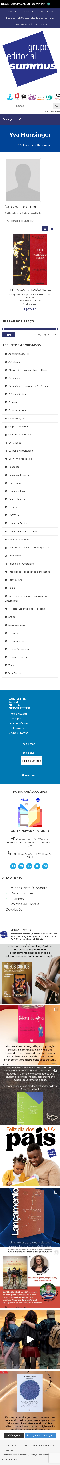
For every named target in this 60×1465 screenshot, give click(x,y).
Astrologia (14, 362)
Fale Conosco (23, 18)
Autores (24, 145)
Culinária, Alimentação (20, 450)
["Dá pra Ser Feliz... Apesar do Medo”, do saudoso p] (30, 1095)
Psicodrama (15, 555)
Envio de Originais (29, 11)
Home (13, 145)
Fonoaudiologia (17, 491)
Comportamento (18, 410)
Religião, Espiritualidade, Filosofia (26, 608)
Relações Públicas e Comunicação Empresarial (26, 598)
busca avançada (52, 111)
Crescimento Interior (20, 434)
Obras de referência (19, 539)
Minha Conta (38, 24)
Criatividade (14, 442)
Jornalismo (14, 507)
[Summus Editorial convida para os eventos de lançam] (30, 1278)
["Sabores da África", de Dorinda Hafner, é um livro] (30, 1035)
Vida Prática (15, 673)
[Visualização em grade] (45, 228)
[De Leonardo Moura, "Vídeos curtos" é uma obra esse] (30, 974)
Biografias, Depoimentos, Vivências (28, 386)
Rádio (11, 588)
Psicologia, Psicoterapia (21, 563)
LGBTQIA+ (14, 515)
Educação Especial (18, 475)
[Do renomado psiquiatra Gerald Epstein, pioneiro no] (30, 1400)
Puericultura (15, 579)
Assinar (29, 775)
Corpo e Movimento (19, 426)
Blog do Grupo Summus (42, 18)
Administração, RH (18, 354)
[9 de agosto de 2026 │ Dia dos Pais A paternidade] (30, 1156)
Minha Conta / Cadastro (28, 888)
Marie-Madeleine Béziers (30, 300)
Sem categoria (16, 625)
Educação (14, 466)
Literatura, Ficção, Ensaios (22, 531)
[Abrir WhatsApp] (52, 1457)
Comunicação (16, 418)
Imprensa (10, 18)
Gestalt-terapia (16, 499)
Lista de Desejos (19, 24)
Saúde (12, 616)
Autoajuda (14, 378)
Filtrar (8, 334)
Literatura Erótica (18, 523)
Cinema (12, 402)
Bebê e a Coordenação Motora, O (32, 289)
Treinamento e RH (18, 657)
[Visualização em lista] (52, 228)
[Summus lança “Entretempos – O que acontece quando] (30, 1217)
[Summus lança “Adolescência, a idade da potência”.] (30, 1339)
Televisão (13, 633)
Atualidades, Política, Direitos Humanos (30, 370)
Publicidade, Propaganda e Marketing (29, 571)
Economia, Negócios (20, 458)
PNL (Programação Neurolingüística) (29, 547)
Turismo (12, 665)
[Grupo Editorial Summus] (30, 59)
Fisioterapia (14, 483)
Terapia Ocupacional (19, 649)
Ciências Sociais (17, 394)
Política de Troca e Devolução (22, 906)
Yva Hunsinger (30, 304)
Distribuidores (46, 11)
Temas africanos (17, 641)
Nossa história (13, 11)
